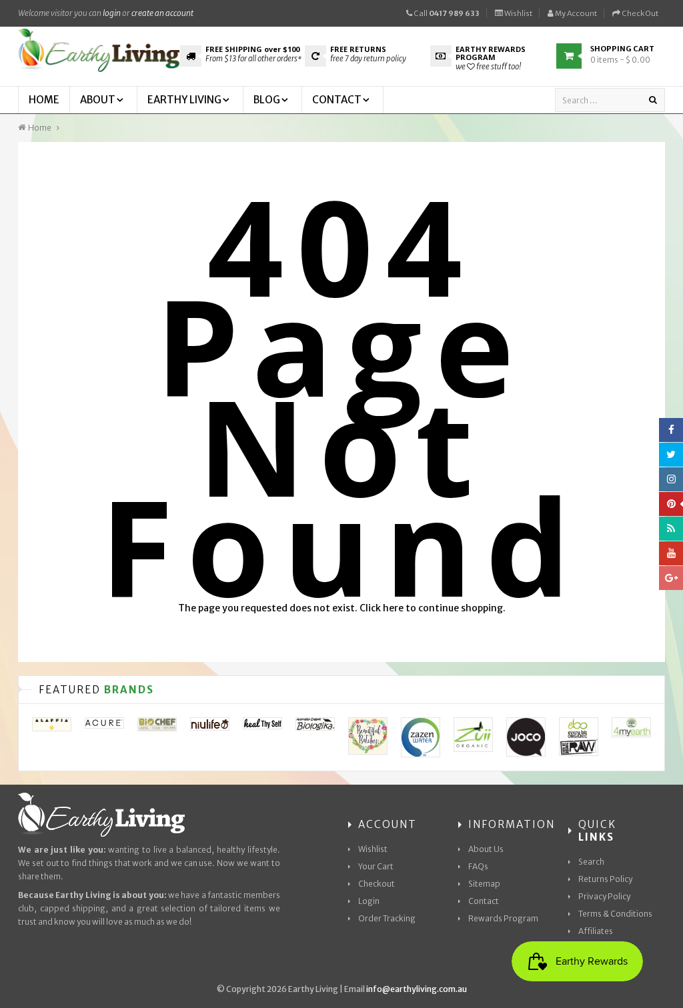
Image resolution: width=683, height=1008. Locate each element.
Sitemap (484, 884)
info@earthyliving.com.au (416, 989)
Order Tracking (387, 918)
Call (446, 13)
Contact (483, 901)
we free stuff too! (488, 66)
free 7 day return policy (368, 58)
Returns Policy (605, 879)
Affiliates (595, 931)
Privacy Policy (604, 896)
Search (591, 862)
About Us (486, 849)
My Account (575, 13)
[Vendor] (51, 724)
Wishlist (517, 13)
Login (369, 901)
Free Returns (358, 49)
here (393, 608)
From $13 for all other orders (253, 58)
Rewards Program (503, 918)
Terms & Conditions (615, 914)
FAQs (478, 866)
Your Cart (376, 866)
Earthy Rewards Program (491, 53)
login (112, 13)
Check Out (639, 13)
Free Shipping (252, 49)
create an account (162, 13)
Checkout (376, 884)
